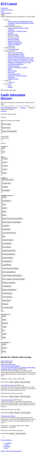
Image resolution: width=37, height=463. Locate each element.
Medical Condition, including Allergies (11, 222)
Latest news (11, 46)
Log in (10, 85)
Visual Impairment (6, 286)
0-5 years (3, 173)
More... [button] (3, 311)
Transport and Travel (14, 66)
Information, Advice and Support (17, 75)
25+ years (4, 162)
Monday (3, 316)
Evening (3, 344)
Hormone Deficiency (6, 297)
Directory (23, 107)
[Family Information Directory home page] (11, 451)
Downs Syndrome (6, 247)
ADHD (3, 236)
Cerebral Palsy (5, 225)
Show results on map (7, 361)
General (19, 22)
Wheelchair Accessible (7, 179)
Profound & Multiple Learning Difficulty (11, 275)
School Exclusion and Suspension (10, 366)
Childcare (10, 29)
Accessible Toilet (5, 183)
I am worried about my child (16, 54)
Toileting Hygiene (5, 300)
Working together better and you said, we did (20, 57)
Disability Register (13, 79)
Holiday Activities (13, 34)
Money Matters (12, 70)
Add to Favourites (25, 382)
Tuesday (3, 319)
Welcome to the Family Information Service (20, 21)
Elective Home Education (8, 364)
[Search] (35, 106)
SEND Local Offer (19, 65)
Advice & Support (6, 124)
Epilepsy (3, 211)
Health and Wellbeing (14, 44)
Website (17, 382)
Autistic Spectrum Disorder (8, 233)
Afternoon (3, 348)
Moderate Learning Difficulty (8, 290)
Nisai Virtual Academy (8, 385)
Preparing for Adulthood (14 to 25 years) (19, 62)
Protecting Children (13, 39)
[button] (18, 114)
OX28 (2, 152)
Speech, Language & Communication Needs (12, 279)
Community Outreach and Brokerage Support (21, 23)
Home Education (5, 127)
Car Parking (4, 187)
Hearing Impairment (6, 261)
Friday (3, 330)
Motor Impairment (6, 201)
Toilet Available (5, 190)
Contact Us (9, 81)
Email (11, 382)
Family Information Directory (16, 36)
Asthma (3, 204)
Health (10, 69)
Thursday (3, 326)
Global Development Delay (8, 250)
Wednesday (4, 323)
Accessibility (8, 443)
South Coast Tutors (7, 400)
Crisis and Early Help (14, 74)
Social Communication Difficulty (9, 268)
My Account (8, 85)
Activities (10, 33)
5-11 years (4, 169)
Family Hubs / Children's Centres (17, 31)
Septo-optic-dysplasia (7, 258)
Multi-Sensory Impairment (8, 282)
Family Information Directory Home (18, 28)
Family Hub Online (11, 48)
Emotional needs (5, 229)
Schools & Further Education (8, 131)
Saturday (3, 334)
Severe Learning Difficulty (8, 254)
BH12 (2, 148)
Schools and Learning (14, 41)
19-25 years (4, 158)
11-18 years (4, 166)
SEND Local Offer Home (15, 52)
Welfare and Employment (15, 43)
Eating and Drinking (6, 293)
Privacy (6, 448)
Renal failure (4, 304)
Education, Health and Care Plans (17, 67)
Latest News (11, 24)
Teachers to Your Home (8, 416)
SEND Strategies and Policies (16, 56)
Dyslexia (3, 197)
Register (10, 87)
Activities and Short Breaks (15, 64)
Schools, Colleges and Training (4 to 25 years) (21, 61)
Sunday (3, 337)
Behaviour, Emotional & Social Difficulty (11, 218)
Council (9, 3)
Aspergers (4, 208)
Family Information (6, 440)
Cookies (6, 444)
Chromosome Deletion (7, 240)
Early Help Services (13, 38)
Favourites (4, 111)
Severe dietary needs (6, 307)
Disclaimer (7, 446)
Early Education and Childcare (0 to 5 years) (20, 59)
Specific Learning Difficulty (8, 272)
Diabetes (3, 215)
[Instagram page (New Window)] (14, 440)
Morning (3, 351)
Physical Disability (6, 243)
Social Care (11, 72)
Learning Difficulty (6, 265)
